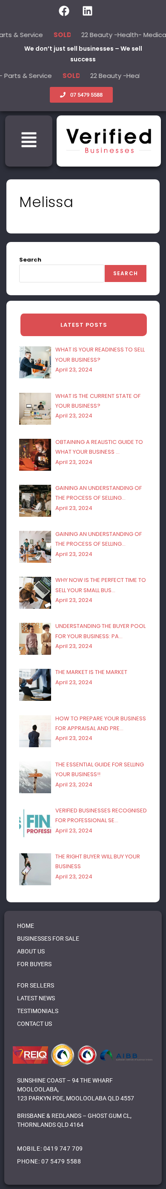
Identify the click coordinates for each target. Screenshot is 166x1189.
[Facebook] (63, 10)
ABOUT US (31, 951)
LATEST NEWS (36, 998)
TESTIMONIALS (37, 1011)
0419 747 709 (63, 1148)
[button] (28, 141)
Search (30, 260)
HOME (25, 925)
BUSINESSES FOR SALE (48, 938)
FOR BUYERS (34, 964)
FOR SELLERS (35, 985)
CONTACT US (34, 1023)
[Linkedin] (87, 10)
